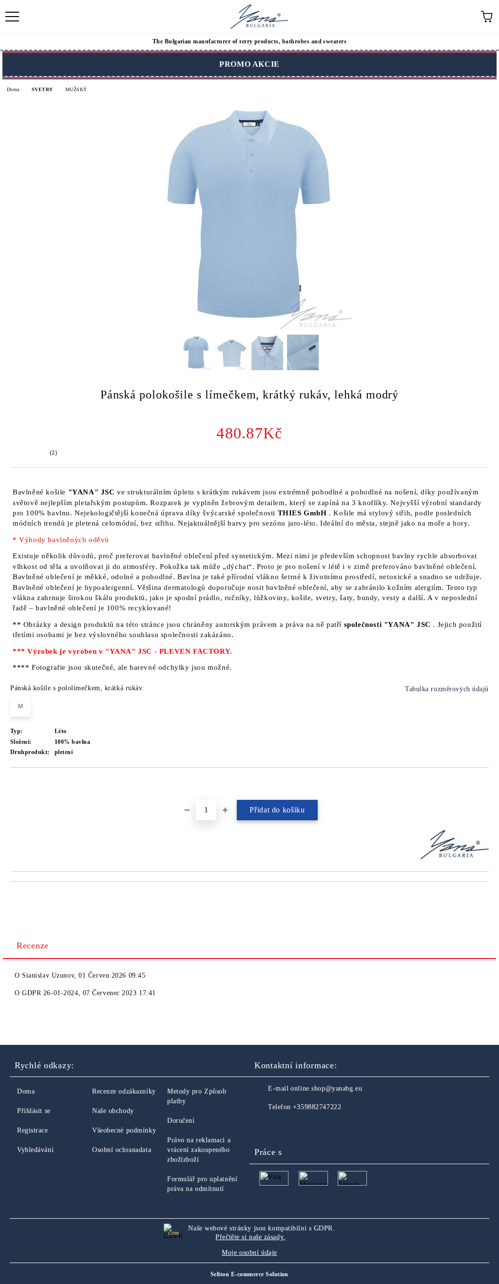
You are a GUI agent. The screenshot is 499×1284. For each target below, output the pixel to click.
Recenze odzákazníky (124, 1091)
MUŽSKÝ (76, 89)
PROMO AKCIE (249, 64)
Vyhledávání (35, 1149)
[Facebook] (267, 1126)
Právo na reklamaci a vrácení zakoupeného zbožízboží (198, 1149)
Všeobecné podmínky (124, 1130)
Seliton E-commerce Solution (249, 1274)
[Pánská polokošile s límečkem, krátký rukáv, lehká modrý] (249, 327)
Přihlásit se (34, 1110)
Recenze (33, 945)
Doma (13, 89)
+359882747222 (317, 1107)
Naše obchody (113, 1110)
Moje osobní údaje (249, 1252)
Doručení (180, 1120)
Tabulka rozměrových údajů (447, 689)
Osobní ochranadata (121, 1149)
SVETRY (42, 89)
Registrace (32, 1130)
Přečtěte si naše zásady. (250, 1237)
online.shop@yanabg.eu (326, 1088)
